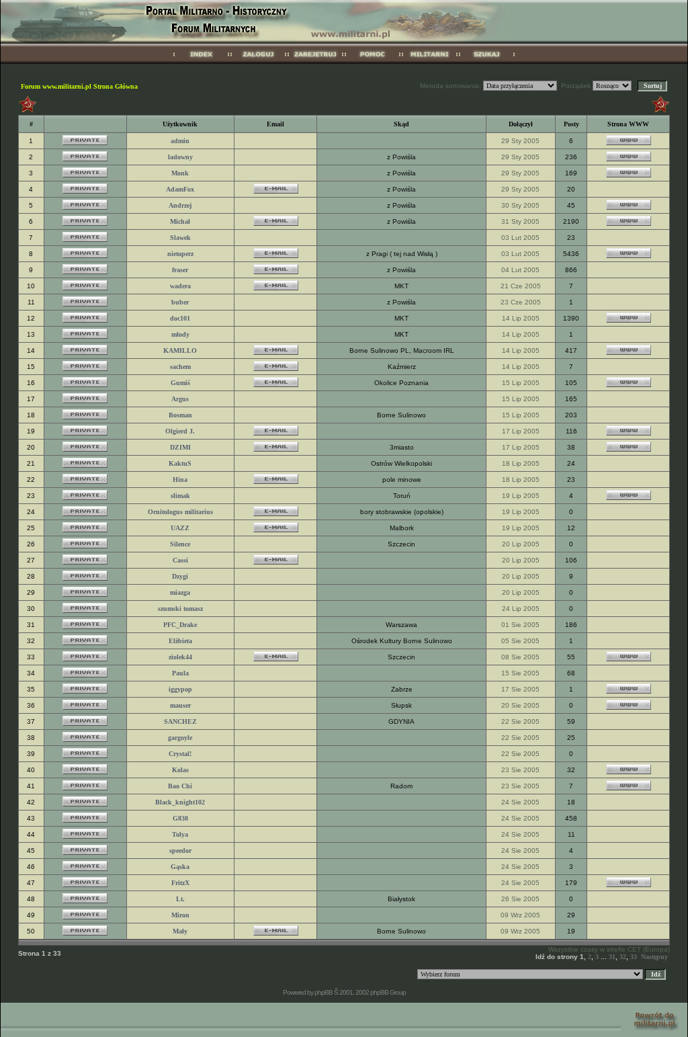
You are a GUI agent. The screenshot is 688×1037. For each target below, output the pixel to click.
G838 (180, 818)
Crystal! (180, 753)
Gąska (180, 866)
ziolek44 (180, 657)
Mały (180, 931)
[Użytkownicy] (429, 61)
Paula (180, 673)
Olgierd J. (180, 431)
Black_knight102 (180, 802)
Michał (180, 221)
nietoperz (180, 253)
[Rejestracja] (315, 61)
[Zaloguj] (258, 61)
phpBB (323, 992)
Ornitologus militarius (180, 511)
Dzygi (180, 576)
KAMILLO (180, 350)
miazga (180, 592)
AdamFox (180, 189)
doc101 (180, 318)
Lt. (180, 899)
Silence (180, 544)
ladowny (180, 157)
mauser (180, 705)
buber (180, 302)
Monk (180, 173)
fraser (180, 270)
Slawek (180, 237)
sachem (180, 366)
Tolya (180, 834)
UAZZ (180, 528)
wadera (180, 286)
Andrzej (180, 205)
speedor (180, 850)
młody (180, 334)
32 (622, 956)
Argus (180, 399)
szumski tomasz (180, 608)
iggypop (180, 689)
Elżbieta (180, 641)
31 (612, 956)
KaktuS (180, 463)
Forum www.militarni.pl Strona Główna (79, 86)
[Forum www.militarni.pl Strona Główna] (201, 61)
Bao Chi (180, 786)
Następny (654, 956)
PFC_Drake (180, 624)
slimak (180, 495)
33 (633, 956)
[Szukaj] (486, 61)
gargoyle (180, 737)
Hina (180, 479)
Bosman (180, 415)
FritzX (180, 882)
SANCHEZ (180, 721)
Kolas (180, 770)
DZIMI (180, 447)
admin (180, 140)
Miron (180, 915)
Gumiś (180, 382)
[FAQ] (372, 61)
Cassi (180, 560)
